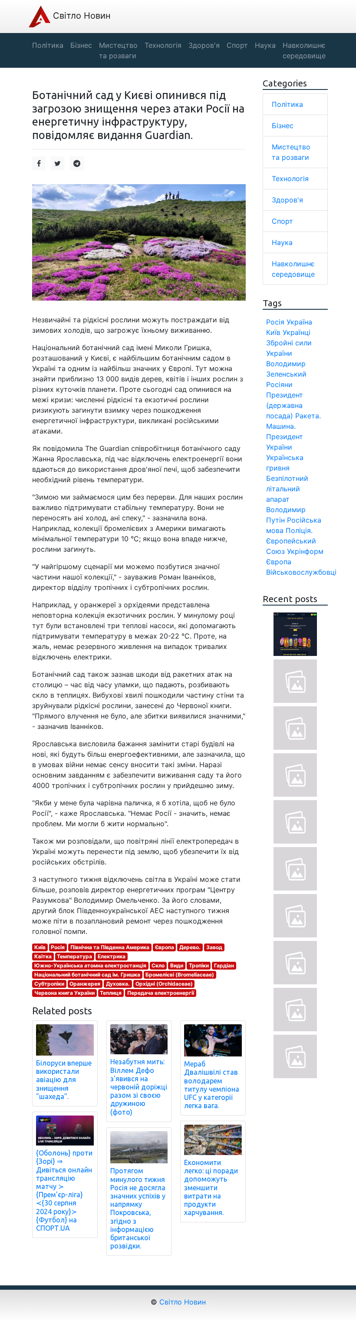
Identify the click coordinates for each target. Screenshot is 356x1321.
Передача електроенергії (160, 993)
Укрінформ (305, 551)
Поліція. (299, 530)
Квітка (43, 956)
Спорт (282, 221)
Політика (287, 104)
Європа (164, 947)
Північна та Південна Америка (109, 947)
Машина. (281, 426)
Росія (58, 947)
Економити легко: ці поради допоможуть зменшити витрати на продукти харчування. (211, 1187)
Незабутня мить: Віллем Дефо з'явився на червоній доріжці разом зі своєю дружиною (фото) (138, 1087)
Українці (296, 332)
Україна (299, 322)
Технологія (290, 178)
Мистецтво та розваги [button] (118, 50)
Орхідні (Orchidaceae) (164, 983)
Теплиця (111, 993)
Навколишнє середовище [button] (304, 50)
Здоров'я (287, 199)
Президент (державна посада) (284, 405)
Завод (214, 947)
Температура (74, 956)
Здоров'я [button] (204, 45)
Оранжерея (84, 983)
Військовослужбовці (301, 572)
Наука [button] (265, 45)
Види (176, 965)
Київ (40, 947)
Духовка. (118, 983)
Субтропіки (49, 983)
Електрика (111, 956)
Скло (158, 965)
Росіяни (279, 384)
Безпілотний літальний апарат (287, 488)
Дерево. (190, 947)
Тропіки (199, 965)
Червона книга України (64, 993)
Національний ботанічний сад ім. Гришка (87, 974)
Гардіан (224, 965)
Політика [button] (47, 45)
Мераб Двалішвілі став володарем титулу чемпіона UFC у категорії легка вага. (211, 1084)
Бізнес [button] (81, 45)
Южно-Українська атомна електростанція (90, 965)
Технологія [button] (163, 45)
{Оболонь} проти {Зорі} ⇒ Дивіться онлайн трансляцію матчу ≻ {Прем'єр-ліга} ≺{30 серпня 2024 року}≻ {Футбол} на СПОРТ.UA (64, 1190)
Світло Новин (80, 15)
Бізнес (282, 125)
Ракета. (308, 415)
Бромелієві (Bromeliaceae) (179, 974)
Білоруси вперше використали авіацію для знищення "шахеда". (64, 1079)
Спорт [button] (237, 45)
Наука (282, 242)
